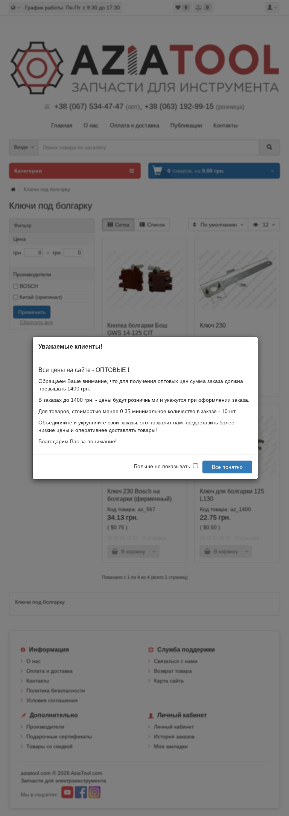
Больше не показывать (162, 466)
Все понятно (227, 467)
